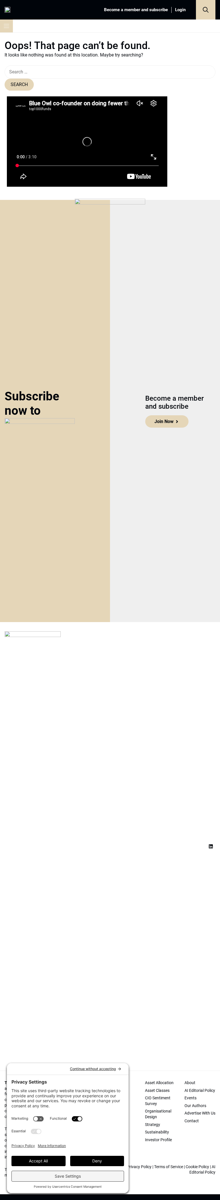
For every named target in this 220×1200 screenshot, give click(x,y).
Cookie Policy (197, 1166)
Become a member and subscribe (136, 9)
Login (180, 9)
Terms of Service (168, 1166)
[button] (205, 10)
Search (19, 84)
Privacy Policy (139, 1166)
